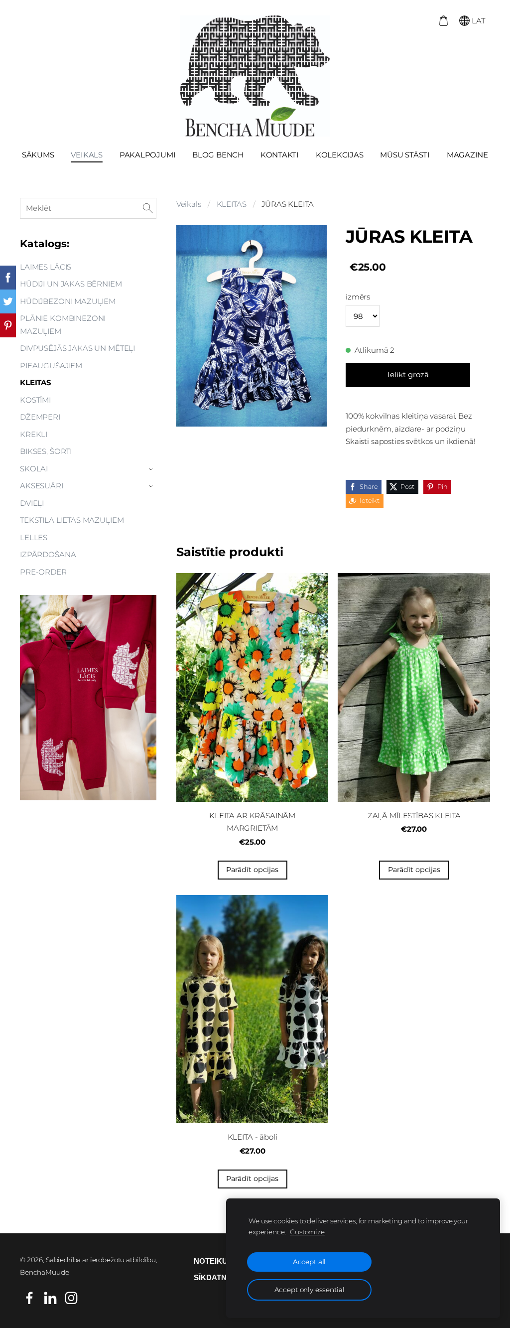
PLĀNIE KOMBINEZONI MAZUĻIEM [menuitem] (63, 324)
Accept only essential (309, 1290)
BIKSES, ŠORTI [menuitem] (46, 451)
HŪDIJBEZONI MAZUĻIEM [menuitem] (68, 301)
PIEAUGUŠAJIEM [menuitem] (51, 365)
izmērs (358, 296)
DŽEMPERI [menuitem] (40, 417)
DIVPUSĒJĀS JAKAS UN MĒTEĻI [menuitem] (77, 348)
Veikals (188, 204)
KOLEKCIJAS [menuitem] (340, 154)
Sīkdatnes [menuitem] (215, 1277)
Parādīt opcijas (252, 869)
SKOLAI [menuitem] (34, 468)
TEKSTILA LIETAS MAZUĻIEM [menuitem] (72, 520)
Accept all (309, 1262)
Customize (307, 1232)
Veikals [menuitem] (86, 154)
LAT (477, 20)
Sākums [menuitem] (38, 154)
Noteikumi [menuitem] (215, 1261)
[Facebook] (29, 1298)
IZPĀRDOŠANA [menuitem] (48, 554)
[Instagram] (71, 1298)
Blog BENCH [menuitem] (218, 154)
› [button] (151, 469)
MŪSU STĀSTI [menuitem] (405, 154)
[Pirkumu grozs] (443, 20)
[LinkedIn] (50, 1298)
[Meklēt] (148, 208)
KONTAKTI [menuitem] (279, 154)
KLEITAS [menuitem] (35, 382)
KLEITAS (232, 204)
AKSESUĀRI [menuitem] (41, 485)
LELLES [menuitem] (33, 537)
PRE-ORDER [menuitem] (43, 572)
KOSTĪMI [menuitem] (35, 400)
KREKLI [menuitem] (33, 434)
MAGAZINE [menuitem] (467, 154)
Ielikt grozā (408, 374)
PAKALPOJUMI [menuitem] (148, 154)
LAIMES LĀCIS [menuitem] (45, 267)
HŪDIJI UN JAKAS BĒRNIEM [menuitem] (71, 284)
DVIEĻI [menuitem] (32, 503)
